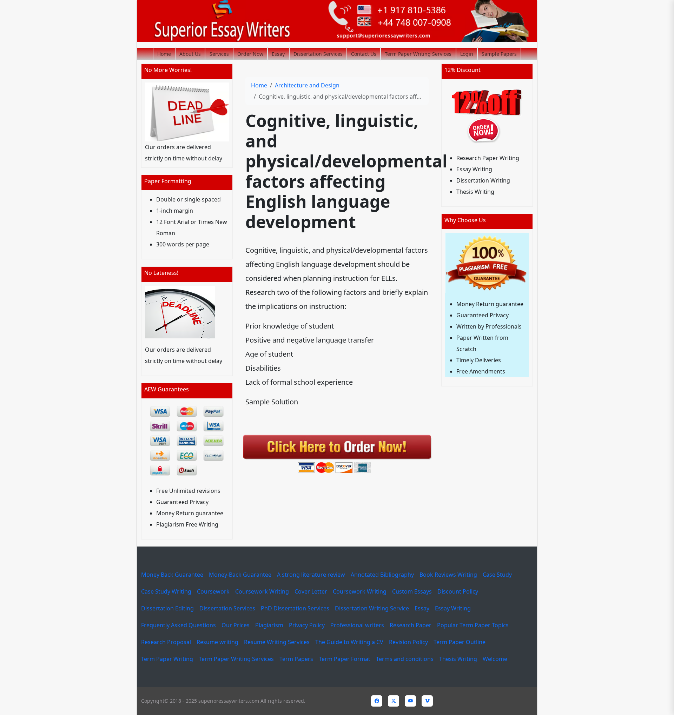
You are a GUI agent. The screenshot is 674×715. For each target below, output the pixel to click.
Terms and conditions (405, 659)
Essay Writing (453, 608)
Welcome (495, 659)
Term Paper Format (344, 659)
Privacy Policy (307, 625)
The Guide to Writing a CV (349, 642)
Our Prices (236, 625)
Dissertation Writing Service (372, 608)
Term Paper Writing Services (418, 54)
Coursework (213, 591)
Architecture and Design (307, 85)
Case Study (497, 574)
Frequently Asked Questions (178, 625)
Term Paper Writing (167, 659)
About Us (190, 54)
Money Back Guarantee (172, 574)
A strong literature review (311, 574)
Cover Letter (311, 591)
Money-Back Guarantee (240, 574)
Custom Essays (412, 591)
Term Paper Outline (459, 642)
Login (466, 54)
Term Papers (296, 659)
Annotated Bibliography (382, 574)
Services (219, 54)
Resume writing (217, 642)
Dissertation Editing (167, 608)
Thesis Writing (458, 659)
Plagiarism (269, 625)
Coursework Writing (262, 591)
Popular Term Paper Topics (473, 625)
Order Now (250, 54)
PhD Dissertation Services (295, 608)
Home (164, 54)
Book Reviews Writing (448, 574)
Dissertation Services (318, 54)
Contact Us (363, 54)
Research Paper (410, 625)
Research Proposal (166, 642)
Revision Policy (408, 642)
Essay (278, 54)
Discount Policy (457, 591)
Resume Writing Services (277, 642)
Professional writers (357, 625)
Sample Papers (499, 54)
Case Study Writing (166, 591)
